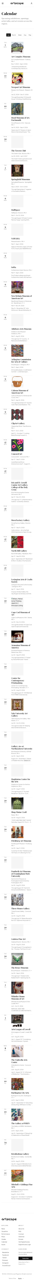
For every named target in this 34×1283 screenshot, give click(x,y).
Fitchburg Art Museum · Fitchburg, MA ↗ (21, 844)
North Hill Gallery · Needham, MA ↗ (21, 553)
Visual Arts (5, 1231)
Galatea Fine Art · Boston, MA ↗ (21, 942)
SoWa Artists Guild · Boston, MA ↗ (21, 270)
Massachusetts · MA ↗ (18, 241)
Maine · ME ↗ (15, 815)
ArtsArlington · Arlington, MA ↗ (20, 364)
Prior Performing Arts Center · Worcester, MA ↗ (20, 493)
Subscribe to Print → (24, 1262)
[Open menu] (3, 3)
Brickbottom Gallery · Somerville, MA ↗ (21, 1157)
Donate (21, 1239)
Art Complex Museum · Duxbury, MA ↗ (21, 60)
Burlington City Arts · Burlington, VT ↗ (21, 1096)
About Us (21, 1229)
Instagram (5, 1263)
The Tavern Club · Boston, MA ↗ (21, 153)
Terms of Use (12, 1278)
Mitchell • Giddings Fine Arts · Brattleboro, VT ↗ (20, 1190)
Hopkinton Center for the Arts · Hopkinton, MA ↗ (20, 785)
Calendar (4, 1242)
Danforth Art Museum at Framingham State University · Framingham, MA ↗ (20, 880)
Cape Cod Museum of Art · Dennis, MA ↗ (21, 618)
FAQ (20, 1231)
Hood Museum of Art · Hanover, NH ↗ (21, 124)
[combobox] (21, 1278)
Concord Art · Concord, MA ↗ (20, 457)
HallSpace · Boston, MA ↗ (19, 213)
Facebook (5, 1255)
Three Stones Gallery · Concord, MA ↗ (21, 912)
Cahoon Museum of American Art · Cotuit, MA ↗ (21, 396)
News (3, 1229)
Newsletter (5, 1252)
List (8, 35)
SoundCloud (6, 1265)
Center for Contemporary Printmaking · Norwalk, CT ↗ (20, 686)
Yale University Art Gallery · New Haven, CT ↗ (20, 719)
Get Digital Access (24, 1242)
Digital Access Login (25, 1244)
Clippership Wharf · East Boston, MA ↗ (21, 427)
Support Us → (22, 1264)
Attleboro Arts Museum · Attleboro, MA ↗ (18, 332)
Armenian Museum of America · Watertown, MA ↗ (20, 651)
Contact (21, 1234)
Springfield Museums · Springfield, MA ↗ (21, 183)
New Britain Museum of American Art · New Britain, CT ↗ (21, 302)
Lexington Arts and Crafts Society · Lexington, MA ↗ (21, 585)
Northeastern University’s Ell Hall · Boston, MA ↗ (21, 752)
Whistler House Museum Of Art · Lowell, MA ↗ (21, 1002)
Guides (4, 1239)
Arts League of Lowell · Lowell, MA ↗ (21, 1033)
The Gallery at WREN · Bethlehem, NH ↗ (21, 1127)
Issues (3, 1244)
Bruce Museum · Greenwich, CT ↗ (21, 970)
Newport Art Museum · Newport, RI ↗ (21, 91)
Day (25, 35)
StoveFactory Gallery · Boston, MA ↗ (21, 524)
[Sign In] (31, 3)
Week (20, 35)
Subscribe (25, 1258)
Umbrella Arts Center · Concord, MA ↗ (21, 1066)
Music (3, 1236)
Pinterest (5, 1260)
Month (14, 35)
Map (30, 35)
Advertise (21, 1236)
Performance (6, 1234)
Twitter (4, 1257)
